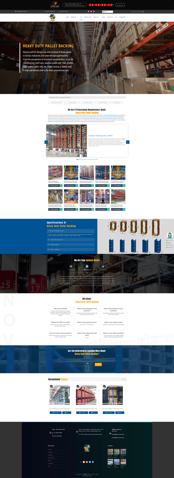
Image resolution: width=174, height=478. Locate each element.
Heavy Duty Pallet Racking (56, 102)
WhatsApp (169, 242)
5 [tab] (92, 159)
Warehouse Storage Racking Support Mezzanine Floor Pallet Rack (120, 408)
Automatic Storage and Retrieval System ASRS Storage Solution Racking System (86, 205)
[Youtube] (91, 11)
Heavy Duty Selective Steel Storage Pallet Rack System (117, 205)
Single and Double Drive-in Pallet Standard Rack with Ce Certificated (68, 408)
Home (50, 449)
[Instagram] (94, 11)
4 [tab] (88, 159)
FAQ (50, 466)
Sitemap (96, 474)
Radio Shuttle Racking (102, 102)
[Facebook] (88, 11)
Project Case (51, 457)
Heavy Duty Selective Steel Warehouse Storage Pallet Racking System (101, 205)
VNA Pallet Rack (116, 102)
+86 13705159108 (170, 240)
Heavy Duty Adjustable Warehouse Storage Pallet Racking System (53, 182)
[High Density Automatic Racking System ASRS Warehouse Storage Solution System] (102, 172)
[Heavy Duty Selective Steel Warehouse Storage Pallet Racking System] (102, 196)
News (50, 460)
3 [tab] (85, 159)
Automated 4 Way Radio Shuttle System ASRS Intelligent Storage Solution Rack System (55, 205)
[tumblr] (87, 462)
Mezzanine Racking (72, 102)
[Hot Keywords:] (143, 12)
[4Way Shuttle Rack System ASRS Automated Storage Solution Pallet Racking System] (118, 172)
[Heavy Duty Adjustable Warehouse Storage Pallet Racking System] (55, 172)
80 (118, 213)
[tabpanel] (87, 140)
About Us (51, 455)
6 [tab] (96, 159)
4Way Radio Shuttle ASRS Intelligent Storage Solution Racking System (70, 205)
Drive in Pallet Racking (87, 102)
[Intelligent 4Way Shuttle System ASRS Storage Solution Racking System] (71, 172)
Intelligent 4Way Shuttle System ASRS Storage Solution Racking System (71, 182)
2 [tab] (81, 159)
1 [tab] (77, 159)
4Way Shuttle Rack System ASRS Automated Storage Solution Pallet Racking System (118, 182)
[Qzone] (84, 462)
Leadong (90, 475)
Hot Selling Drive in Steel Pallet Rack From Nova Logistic (91, 408)
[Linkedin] (90, 462)
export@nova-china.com (22, 11)
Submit (98, 364)
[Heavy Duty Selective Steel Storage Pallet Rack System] (118, 196)
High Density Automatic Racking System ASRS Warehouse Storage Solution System (102, 182)
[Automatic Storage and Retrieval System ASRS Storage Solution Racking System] (87, 196)
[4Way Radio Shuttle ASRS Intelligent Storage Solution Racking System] (71, 196)
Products (51, 452)
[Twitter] (81, 462)
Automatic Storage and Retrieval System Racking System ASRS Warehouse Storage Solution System (86, 182)
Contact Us (51, 463)
